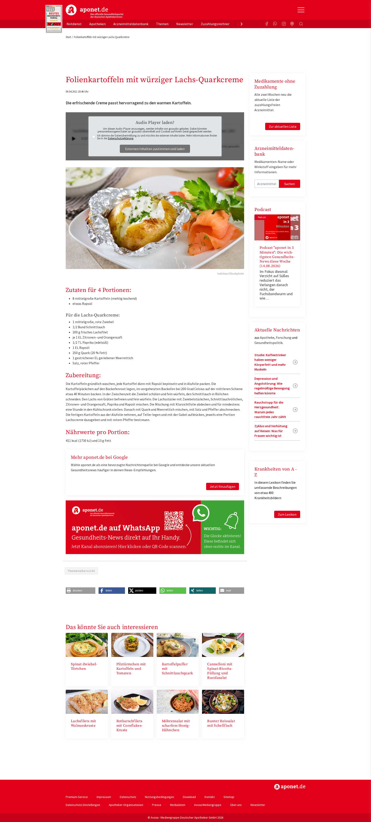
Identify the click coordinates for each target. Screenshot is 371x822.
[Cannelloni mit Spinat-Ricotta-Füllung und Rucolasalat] (223, 644)
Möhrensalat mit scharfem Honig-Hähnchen (176, 726)
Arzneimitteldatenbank (130, 24)
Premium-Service (77, 797)
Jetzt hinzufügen (222, 486)
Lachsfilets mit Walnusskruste (83, 723)
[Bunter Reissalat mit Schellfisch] (223, 701)
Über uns (236, 805)
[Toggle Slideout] (301, 10)
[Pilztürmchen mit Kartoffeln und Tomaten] (132, 644)
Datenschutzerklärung (120, 138)
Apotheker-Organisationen (126, 805)
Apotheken (97, 24)
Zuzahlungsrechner (215, 24)
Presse (156, 805)
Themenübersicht (81, 571)
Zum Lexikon (287, 514)
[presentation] (241, 24)
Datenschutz (128, 797)
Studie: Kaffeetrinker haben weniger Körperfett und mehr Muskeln (270, 362)
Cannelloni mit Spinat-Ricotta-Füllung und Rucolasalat (220, 671)
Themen (162, 24)
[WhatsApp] (275, 24)
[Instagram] (284, 24)
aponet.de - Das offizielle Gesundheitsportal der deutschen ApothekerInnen (94, 11)
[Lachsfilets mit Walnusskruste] (87, 701)
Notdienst (74, 24)
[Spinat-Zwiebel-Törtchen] (87, 644)
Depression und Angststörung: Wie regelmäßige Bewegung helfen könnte (272, 385)
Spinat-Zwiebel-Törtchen (84, 666)
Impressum (104, 797)
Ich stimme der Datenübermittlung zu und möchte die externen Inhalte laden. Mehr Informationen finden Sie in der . (157, 137)
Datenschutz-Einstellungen (83, 805)
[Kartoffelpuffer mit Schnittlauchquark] (178, 644)
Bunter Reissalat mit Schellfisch (221, 723)
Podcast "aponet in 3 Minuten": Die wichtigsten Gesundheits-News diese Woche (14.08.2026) (277, 256)
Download (189, 797)
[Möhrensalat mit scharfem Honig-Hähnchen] (178, 701)
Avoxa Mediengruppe (207, 805)
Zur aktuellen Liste (282, 126)
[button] (80, 590)
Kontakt (210, 797)
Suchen (289, 184)
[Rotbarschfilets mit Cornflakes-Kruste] (132, 701)
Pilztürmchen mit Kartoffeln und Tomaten (131, 669)
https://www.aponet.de (289, 787)
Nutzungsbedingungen (159, 797)
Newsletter (184, 24)
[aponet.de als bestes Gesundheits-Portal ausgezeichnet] (54, 19)
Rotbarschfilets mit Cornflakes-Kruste (129, 726)
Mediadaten (177, 805)
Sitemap (229, 797)
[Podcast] (292, 24)
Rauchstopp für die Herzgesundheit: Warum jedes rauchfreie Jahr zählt (270, 409)
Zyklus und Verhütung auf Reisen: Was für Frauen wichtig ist (270, 431)
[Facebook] (266, 24)
